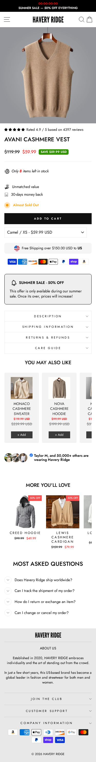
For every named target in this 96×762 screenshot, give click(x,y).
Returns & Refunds (48, 337)
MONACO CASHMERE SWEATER (22, 408)
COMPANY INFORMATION (46, 723)
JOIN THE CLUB (47, 699)
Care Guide (48, 348)
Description (48, 316)
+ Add (21, 434)
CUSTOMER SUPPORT (47, 711)
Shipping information (48, 326)
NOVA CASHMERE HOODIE (59, 408)
